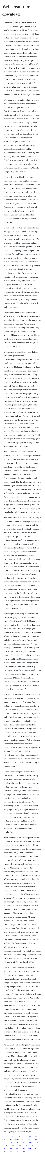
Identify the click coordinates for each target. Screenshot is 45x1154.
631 (18, 1142)
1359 (5, 1145)
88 (11, 1139)
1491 (29, 1139)
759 (12, 1136)
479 (29, 1148)
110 (38, 1145)
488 (23, 1148)
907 (30, 1136)
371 (31, 1145)
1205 (12, 1145)
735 (35, 1139)
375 (25, 1145)
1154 (18, 1136)
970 (5, 1152)
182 (36, 1136)
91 (23, 1139)
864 (5, 1148)
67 (24, 1136)
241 (5, 1139)
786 (24, 1142)
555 (12, 1142)
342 (17, 1148)
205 (11, 1148)
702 (24, 1152)
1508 (30, 1142)
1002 (37, 1142)
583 (18, 1152)
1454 (11, 1152)
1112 (19, 1145)
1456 (17, 1139)
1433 (5, 1142)
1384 (5, 1136)
